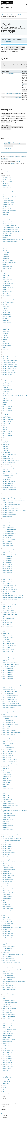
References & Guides (6, 7)
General (4, 1098)
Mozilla (5, 14)
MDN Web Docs (7, 2)
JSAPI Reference (10, 156)
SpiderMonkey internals (8, 1100)
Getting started (6, 1104)
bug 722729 (8, 148)
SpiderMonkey (14, 14)
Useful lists (5, 1115)
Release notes (6, 1110)
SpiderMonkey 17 (6, 41)
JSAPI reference (21, 14)
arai (21, 161)
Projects (9, 14)
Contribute (5, 1117)
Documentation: (5, 1113)
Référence (23, 156)
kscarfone (18, 161)
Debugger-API (6, 1093)
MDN (2, 14)
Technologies (4, 4)
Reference (17, 156)
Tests (4, 1106)
